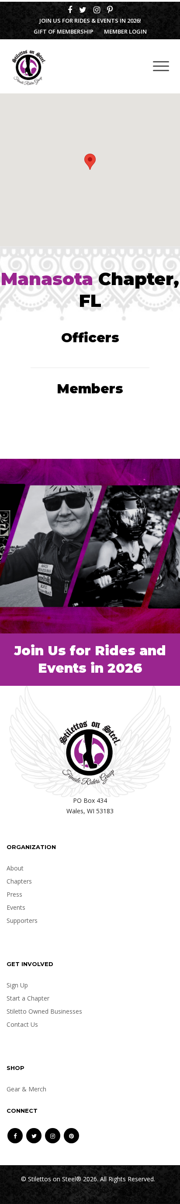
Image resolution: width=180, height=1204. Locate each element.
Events (16, 907)
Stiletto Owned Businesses (44, 1011)
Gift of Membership (63, 31)
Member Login (125, 31)
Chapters (19, 881)
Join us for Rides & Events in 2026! (90, 20)
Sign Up (17, 985)
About (15, 868)
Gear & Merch (26, 1089)
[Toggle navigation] (161, 66)
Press (14, 894)
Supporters (22, 920)
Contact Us (22, 1024)
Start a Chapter (28, 998)
